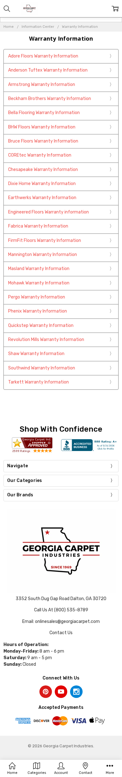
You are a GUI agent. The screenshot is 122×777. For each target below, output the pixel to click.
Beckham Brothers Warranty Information (49, 98)
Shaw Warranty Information (36, 353)
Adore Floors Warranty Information (43, 56)
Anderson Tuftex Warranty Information (48, 70)
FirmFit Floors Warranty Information (44, 240)
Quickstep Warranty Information (41, 325)
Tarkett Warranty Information (38, 382)
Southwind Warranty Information (41, 368)
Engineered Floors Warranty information (48, 212)
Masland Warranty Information (38, 268)
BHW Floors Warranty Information (41, 127)
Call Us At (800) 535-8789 (61, 610)
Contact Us (61, 632)
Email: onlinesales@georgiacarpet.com (61, 621)
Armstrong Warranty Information (41, 84)
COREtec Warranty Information (39, 155)
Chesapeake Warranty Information (43, 169)
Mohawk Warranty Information (38, 283)
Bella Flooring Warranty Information (44, 112)
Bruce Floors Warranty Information (43, 141)
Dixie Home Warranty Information (42, 183)
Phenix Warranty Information (37, 311)
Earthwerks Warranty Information (42, 197)
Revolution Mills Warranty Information (46, 339)
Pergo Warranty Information (36, 297)
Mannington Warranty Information (42, 254)
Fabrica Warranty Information (38, 226)
